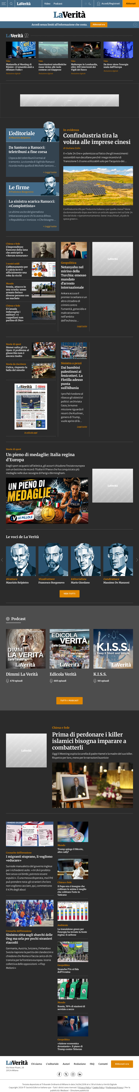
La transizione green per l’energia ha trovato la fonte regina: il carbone (72, 932)
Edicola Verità (63, 674)
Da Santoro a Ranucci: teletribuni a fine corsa (28, 149)
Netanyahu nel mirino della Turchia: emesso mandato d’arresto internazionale (73, 277)
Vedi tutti (69, 593)
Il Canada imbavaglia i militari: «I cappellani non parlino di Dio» (14, 314)
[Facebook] (59, 1074)
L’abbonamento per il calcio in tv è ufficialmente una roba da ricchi (17, 271)
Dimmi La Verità (22, 674)
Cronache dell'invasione (19, 852)
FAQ (92, 1063)
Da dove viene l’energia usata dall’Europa (116, 65)
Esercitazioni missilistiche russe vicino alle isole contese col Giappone (52, 67)
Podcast (58, 3)
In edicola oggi (30, 432)
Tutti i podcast (69, 700)
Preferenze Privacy (114, 1087)
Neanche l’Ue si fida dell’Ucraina (68, 970)
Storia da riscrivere (16, 364)
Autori (66, 1063)
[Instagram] (73, 1074)
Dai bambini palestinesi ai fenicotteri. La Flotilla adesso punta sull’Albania (72, 378)
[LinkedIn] (79, 1074)
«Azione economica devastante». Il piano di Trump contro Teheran (70, 1046)
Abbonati (131, 3)
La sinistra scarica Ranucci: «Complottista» (32, 203)
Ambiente (63, 925)
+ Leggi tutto (49, 172)
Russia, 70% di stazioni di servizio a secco (71, 1008)
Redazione (80, 1063)
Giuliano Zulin (73, 148)
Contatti (103, 1063)
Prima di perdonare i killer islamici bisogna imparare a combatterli (89, 741)
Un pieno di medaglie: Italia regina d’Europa (40, 457)
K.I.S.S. (100, 674)
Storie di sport (13, 344)
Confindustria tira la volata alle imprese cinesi (97, 138)
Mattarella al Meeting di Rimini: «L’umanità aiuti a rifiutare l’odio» (20, 67)
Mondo (10, 283)
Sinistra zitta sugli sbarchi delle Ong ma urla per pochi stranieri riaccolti (29, 938)
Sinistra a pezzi (71, 363)
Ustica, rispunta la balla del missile (16, 369)
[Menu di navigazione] (3, 3)
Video (47, 3)
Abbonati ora (99, 24)
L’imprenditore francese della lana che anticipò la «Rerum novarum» (17, 251)
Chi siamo (36, 1063)
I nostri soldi (12, 263)
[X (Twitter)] (66, 1074)
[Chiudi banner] (135, 25)
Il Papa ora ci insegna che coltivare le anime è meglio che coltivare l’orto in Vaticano (72, 890)
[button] (47, 501)
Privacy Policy (84, 1087)
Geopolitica (68, 262)
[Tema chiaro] (86, 3)
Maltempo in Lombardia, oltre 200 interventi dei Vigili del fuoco (84, 67)
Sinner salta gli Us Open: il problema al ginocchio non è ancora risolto (17, 352)
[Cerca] (11, 3)
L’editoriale (52, 1063)
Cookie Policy (99, 1087)
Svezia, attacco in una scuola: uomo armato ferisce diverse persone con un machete (17, 292)
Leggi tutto (82, 326)
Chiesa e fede (13, 243)
